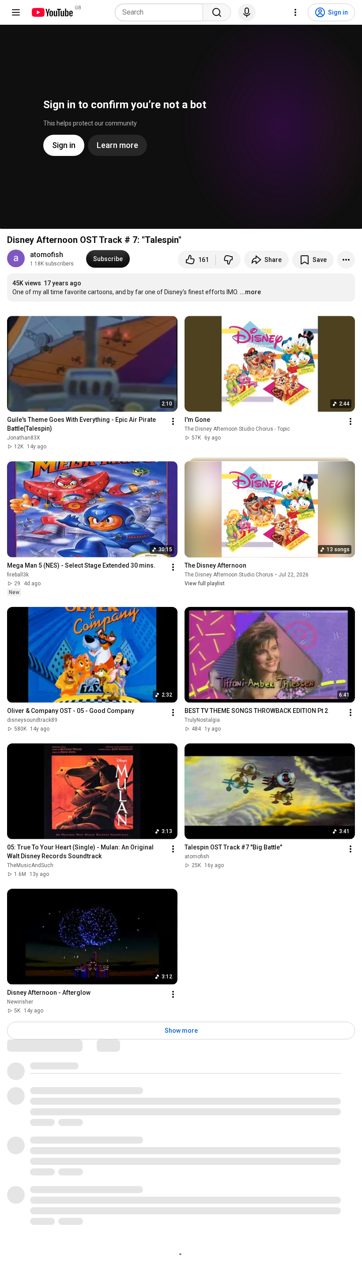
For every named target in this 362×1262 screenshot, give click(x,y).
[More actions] (346, 260)
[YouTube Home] (52, 12)
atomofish (46, 254)
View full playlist (205, 583)
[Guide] (16, 12)
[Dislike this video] (228, 260)
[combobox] (161, 12)
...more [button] (250, 292)
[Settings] (295, 12)
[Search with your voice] (247, 12)
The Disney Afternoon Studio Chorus (229, 575)
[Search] (217, 12)
